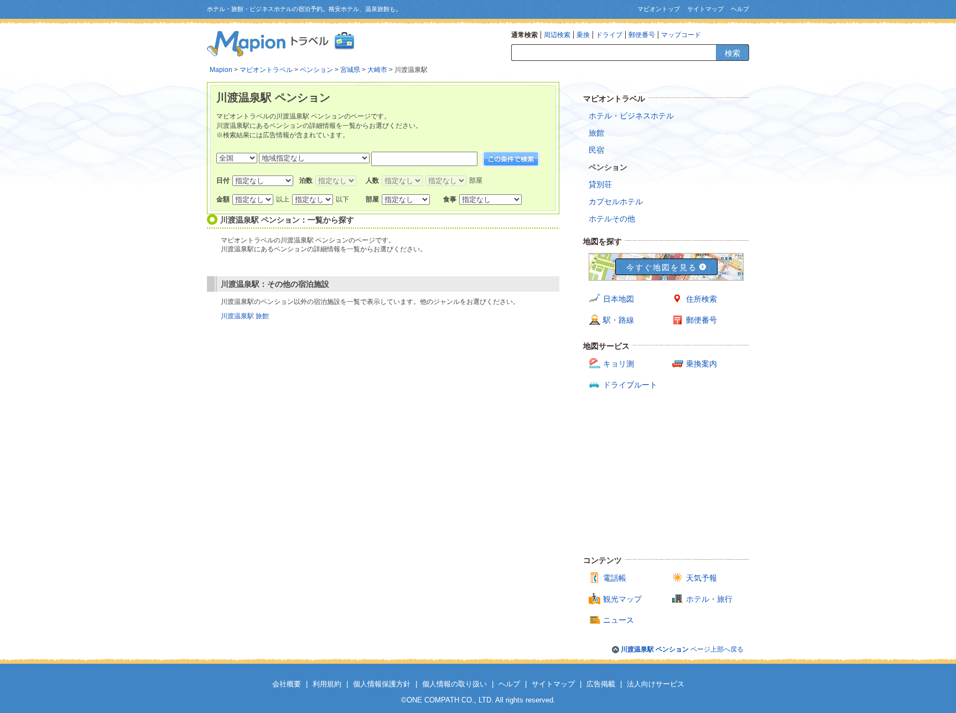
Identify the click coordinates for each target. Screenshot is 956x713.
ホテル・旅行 (709, 599)
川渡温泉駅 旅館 (245, 316)
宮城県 (350, 70)
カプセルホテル (616, 201)
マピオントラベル (266, 70)
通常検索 (524, 35)
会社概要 (286, 684)
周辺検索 (557, 35)
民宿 (596, 150)
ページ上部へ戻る (682, 649)
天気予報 (701, 578)
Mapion (221, 70)
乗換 (583, 35)
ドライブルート (630, 384)
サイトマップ (705, 9)
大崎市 (377, 70)
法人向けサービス (655, 684)
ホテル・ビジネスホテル (631, 115)
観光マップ (622, 599)
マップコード (681, 35)
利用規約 (327, 684)
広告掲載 (600, 684)
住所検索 (701, 298)
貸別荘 (600, 184)
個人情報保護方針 (382, 684)
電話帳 (614, 578)
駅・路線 (618, 320)
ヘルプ (740, 9)
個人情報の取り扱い (454, 684)
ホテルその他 (612, 218)
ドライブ (609, 35)
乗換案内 (701, 363)
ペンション (316, 70)
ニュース (618, 620)
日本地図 (618, 298)
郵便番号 (641, 35)
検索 (732, 53)
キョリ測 (618, 363)
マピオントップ (658, 9)
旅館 (596, 132)
